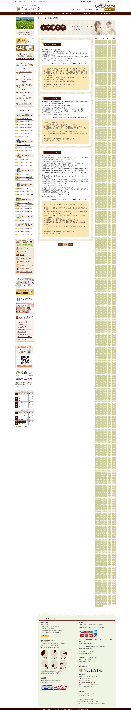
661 (97, 326)
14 (109, 45)
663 (105, 326)
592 (101, 296)
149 (109, 104)
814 (109, 390)
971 (97, 459)
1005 (113, 472)
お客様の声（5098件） (25, 329)
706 (97, 345)
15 (113, 45)
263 (105, 153)
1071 (97, 503)
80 (113, 73)
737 (101, 358)
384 (109, 205)
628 (105, 311)
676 (97, 332)
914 (109, 434)
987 (101, 466)
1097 (101, 513)
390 (114, 207)
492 (101, 252)
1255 (113, 580)
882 (101, 421)
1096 (97, 513)
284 (109, 162)
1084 (109, 507)
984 (109, 464)
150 (114, 104)
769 (109, 371)
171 (97, 114)
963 (105, 455)
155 (114, 106)
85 (113, 76)
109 (109, 86)
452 (101, 235)
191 (97, 123)
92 (101, 80)
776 (97, 375)
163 (105, 110)
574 (109, 287)
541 (97, 274)
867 (101, 414)
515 (114, 261)
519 (109, 263)
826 (97, 397)
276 (97, 160)
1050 (113, 492)
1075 (113, 503)
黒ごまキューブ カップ (23, 145)
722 (101, 352)
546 (97, 276)
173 (105, 114)
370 (114, 198)
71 (97, 71)
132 (101, 97)
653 (105, 321)
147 (101, 104)
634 (109, 313)
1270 (113, 587)
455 (114, 235)
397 (101, 211)
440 (114, 229)
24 (109, 50)
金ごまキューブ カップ (23, 159)
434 (109, 227)
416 (97, 220)
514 (109, 261)
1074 (109, 503)
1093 (105, 511)
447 (101, 233)
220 (114, 134)
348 (105, 190)
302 (101, 170)
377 (101, 203)
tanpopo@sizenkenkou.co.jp (87, 682)
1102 (101, 516)
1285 (113, 593)
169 (109, 112)
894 (109, 425)
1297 (101, 600)
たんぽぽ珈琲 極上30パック (24, 124)
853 (70, 245)
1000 (113, 470)
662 (101, 326)
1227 (101, 570)
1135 (113, 529)
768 (105, 371)
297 (101, 168)
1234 (109, 572)
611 (97, 304)
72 (101, 71)
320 (114, 177)
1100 (113, 513)
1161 (97, 541)
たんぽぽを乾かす (24, 92)
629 (109, 311)
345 (114, 188)
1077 (101, 505)
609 (109, 302)
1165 (113, 541)
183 (105, 119)
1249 (109, 578)
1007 (101, 475)
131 (97, 97)
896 (97, 427)
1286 (97, 595)
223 (105, 136)
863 (105, 412)
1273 (105, 589)
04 (109, 41)
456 (97, 237)
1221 (97, 567)
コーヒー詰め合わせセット (24, 234)
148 (105, 104)
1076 (97, 505)
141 (97, 101)
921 (97, 438)
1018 (105, 479)
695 (114, 339)
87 (101, 78)
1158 (105, 539)
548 (105, 276)
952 (101, 451)
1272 (101, 589)
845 (114, 403)
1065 (113, 498)
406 (97, 216)
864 (109, 412)
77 (101, 73)
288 (105, 164)
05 (113, 41)
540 (114, 272)
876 (97, 419)
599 (109, 298)
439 (109, 229)
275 (114, 157)
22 (101, 50)
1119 (109, 522)
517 (101, 263)
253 (105, 149)
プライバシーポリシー (25, 337)
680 (114, 332)
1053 (105, 494)
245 (114, 145)
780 (114, 375)
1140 (113, 531)
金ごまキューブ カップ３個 (24, 162)
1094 (109, 511)
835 (114, 399)
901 (97, 429)
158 (105, 108)
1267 (101, 587)
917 (101, 436)
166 (97, 112)
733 (105, 356)
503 (105, 257)
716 (97, 349)
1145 (113, 533)
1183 (105, 550)
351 (114, 175)
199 (109, 125)
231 (97, 140)
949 (109, 449)
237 (101, 142)
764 (109, 369)
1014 (109, 477)
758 (105, 367)
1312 (101, 606)
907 (101, 431)
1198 (105, 557)
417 (101, 220)
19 (109, 47)
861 (97, 412)
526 (97, 268)
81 (97, 76)
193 (105, 123)
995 (114, 468)
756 (97, 367)
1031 (97, 485)
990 (114, 466)
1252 (101, 580)
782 (101, 378)
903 (105, 429)
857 (101, 410)
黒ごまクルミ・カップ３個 (24, 177)
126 (97, 95)
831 (97, 399)
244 (109, 145)
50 (113, 60)
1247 (101, 578)
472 (101, 244)
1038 (105, 488)
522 (101, 265)
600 (114, 298)
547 (101, 276)
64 (109, 67)
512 (101, 261)
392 (101, 209)
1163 (105, 541)
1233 (105, 572)
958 (105, 453)
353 (105, 192)
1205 (113, 559)
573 (105, 287)
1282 (101, 593)
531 (97, 270)
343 (105, 188)
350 (114, 190)
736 (97, 358)
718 (105, 349)
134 (109, 97)
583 (105, 291)
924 (109, 438)
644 (109, 317)
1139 (109, 531)
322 (101, 179)
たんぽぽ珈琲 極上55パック (24, 127)
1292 (101, 598)
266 (97, 155)
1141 (97, 533)
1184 (109, 550)
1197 (101, 557)
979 (109, 462)
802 (101, 386)
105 (114, 84)
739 (109, 358)
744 (109, 360)
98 (105, 82)
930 (114, 440)
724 (109, 352)
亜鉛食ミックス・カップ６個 (25, 194)
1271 (97, 589)
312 (101, 175)
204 (109, 127)
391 (97, 209)
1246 (97, 578)
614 (109, 304)
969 (109, 457)
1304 (109, 602)
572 (101, 287)
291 (97, 166)
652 (101, 321)
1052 (101, 494)
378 (105, 203)
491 (97, 252)
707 (101, 345)
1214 (109, 563)
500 (114, 255)
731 (97, 356)
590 (114, 293)
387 (101, 207)
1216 (97, 565)
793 (105, 382)
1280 (113, 591)
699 (109, 341)
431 (97, 227)
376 (97, 203)
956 (97, 453)
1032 (101, 485)
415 (114, 218)
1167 (101, 544)
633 (105, 313)
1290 (113, 595)
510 (114, 259)
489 (109, 250)
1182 (101, 550)
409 (109, 216)
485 (114, 248)
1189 (109, 552)
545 (114, 274)
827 (101, 397)
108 (105, 86)
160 (114, 108)
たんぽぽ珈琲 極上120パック (25, 130)
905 (114, 429)
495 (114, 252)
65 (113, 67)
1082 (101, 507)
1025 (113, 481)
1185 (113, 550)
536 (97, 272)
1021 (97, 481)
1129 (109, 526)
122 (101, 93)
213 (105, 132)
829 (109, 397)
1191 (97, 554)
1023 (105, 481)
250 (114, 147)
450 (114, 233)
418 (105, 220)
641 (97, 317)
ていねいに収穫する (25, 79)
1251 (97, 580)
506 (97, 259)
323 (105, 179)
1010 (113, 475)
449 (109, 233)
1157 (101, 539)
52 (101, 63)
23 (105, 50)
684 (109, 334)
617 (101, 306)
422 (101, 222)
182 (101, 119)
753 (105, 365)
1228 (105, 570)
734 (109, 356)
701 (97, 343)
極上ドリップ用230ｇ (23, 133)
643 (105, 317)
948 (105, 449)
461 (97, 239)
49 (109, 60)
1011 (97, 477)
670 (114, 328)
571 (97, 287)
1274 (109, 589)
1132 (101, 529)
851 (60, 245)
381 (97, 205)
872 (101, 416)
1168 (105, 544)
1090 (113, 509)
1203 (105, 559)
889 (109, 423)
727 (101, 354)
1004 (109, 472)
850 (114, 406)
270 (114, 155)
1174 (109, 546)
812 (101, 390)
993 (105, 468)
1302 (101, 602)
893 (105, 425)
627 (101, 311)
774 (109, 373)
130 (114, 95)
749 (109, 362)
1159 (109, 539)
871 (97, 416)
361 (97, 196)
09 (109, 43)
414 (109, 218)
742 (101, 360)
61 (97, 67)
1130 (113, 526)
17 (101, 47)
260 (114, 151)
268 (105, 155)
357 (101, 194)
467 (101, 242)
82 (101, 76)
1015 (113, 477)
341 (97, 188)
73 (105, 71)
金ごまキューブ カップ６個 (24, 165)
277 (101, 160)
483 (105, 248)
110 (114, 86)
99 (109, 82)
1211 (97, 563)
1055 (113, 494)
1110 (113, 518)
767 (101, 371)
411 (97, 218)
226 (97, 138)
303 (105, 170)
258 (105, 151)
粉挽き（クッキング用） (24, 136)
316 (97, 177)
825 (114, 395)
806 (97, 388)
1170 (113, 544)
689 (109, 337)
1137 (101, 531)
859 (109, 410)
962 (101, 455)
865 (114, 412)
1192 (101, 554)
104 (109, 84)
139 (109, 99)
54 (109, 63)
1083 (105, 507)
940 (114, 444)
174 (109, 114)
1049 (109, 492)
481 (97, 248)
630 (114, 311)
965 (114, 455)
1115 (113, 520)
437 (101, 229)
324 (109, 179)
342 (101, 188)
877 (101, 419)
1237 (101, 574)
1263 (105, 585)
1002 (101, 472)
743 (105, 360)
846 (97, 406)
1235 (113, 572)
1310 (113, 604)
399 (109, 186)
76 (97, 73)
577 (101, 289)
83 (105, 76)
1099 (109, 513)
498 (105, 255)
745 (114, 360)
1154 (109, 537)
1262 (101, 585)
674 (109, 330)
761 (97, 369)
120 (114, 91)
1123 (105, 524)
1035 (113, 485)
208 (105, 129)
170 (114, 112)
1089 (109, 509)
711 (97, 347)
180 (114, 117)
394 (109, 209)
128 (105, 95)
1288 (105, 595)
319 (109, 177)
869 (109, 414)
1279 (109, 591)
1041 (97, 490)
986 (97, 466)
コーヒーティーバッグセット (25, 228)
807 (101, 388)
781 (97, 378)
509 (109, 259)
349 (109, 190)
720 (114, 349)
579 (109, 289)
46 (97, 60)
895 (114, 425)
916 (97, 436)
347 (101, 190)
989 (109, 466)
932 (101, 442)
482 (101, 248)
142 (101, 101)
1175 (113, 546)
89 (109, 78)
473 (105, 244)
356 (97, 194)
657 (101, 324)
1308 (105, 604)
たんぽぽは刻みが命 (25, 104)
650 (114, 319)
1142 (101, 533)
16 (97, 47)
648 (105, 319)
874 (109, 416)
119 (109, 91)
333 (105, 183)
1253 (105, 580)
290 (114, 164)
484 (109, 248)
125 (114, 93)
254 (109, 149)
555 (114, 278)
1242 (101, 576)
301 (97, 170)
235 (114, 140)
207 (101, 129)
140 (114, 99)
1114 (109, 520)
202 (101, 127)
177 (101, 117)
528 (105, 268)
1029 (109, 483)
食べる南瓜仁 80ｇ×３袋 (24, 220)
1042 (101, 490)
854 (109, 408)
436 (97, 229)
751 (97, 365)
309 (109, 173)
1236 (97, 574)
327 (101, 181)
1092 (101, 511)
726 (97, 354)
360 (114, 194)
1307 (101, 604)
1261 (97, 585)
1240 (113, 574)
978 (105, 462)
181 (97, 119)
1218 (105, 565)
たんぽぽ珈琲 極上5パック (24, 119)
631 (97, 313)
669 (109, 328)
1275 (113, 589)
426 (97, 224)
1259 (109, 582)
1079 (109, 505)
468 (105, 242)
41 (97, 58)
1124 (109, 524)
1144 (109, 533)
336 (97, 186)
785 (114, 378)
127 (101, 95)
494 (109, 252)
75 (113, 71)
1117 (101, 522)
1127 (101, 526)
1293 (105, 598)
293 (105, 166)
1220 (113, 565)
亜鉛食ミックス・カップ (24, 188)
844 (109, 403)
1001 (97, 472)
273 (105, 157)
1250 (113, 578)
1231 (97, 572)
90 (113, 78)
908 (105, 431)
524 (109, 265)
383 (105, 205)
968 (105, 457)
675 (114, 330)
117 (101, 91)
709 (109, 345)
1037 (101, 488)
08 (105, 43)
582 (101, 291)
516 (97, 263)
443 (105, 231)
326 (97, 181)
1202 (101, 559)
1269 (109, 587)
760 (114, 367)
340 (114, 186)
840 (114, 401)
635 (114, 313)
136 (97, 99)
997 (101, 470)
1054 (109, 494)
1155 (113, 537)
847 (101, 406)
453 (105, 235)
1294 (109, 598)
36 (97, 56)
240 (114, 142)
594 (109, 296)
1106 (97, 518)
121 (97, 93)
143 (105, 101)
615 (114, 304)
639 (109, 315)
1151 (97, 537)
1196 (97, 557)
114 (109, 88)
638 (105, 315)
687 (101, 337)
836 (97, 401)
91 (97, 80)
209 (109, 129)
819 (109, 393)
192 (101, 123)
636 (97, 315)
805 (114, 386)
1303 (105, 602)
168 (105, 112)
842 (101, 403)
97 (101, 82)
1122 (101, 524)
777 (101, 375)
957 (101, 453)
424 (109, 222)
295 (114, 166)
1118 (105, 522)
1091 (97, 511)
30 (113, 52)
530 (114, 268)
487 (101, 250)
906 (97, 431)
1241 (97, 576)
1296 (97, 600)
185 (114, 119)
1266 (97, 587)
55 (113, 63)
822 (101, 395)
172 (101, 114)
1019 (109, 479)
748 (105, 362)
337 (101, 186)
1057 (101, 496)
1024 (109, 481)
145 (114, 101)
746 (97, 362)
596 (97, 298)
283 (105, 162)
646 (97, 319)
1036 (97, 488)
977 (101, 462)
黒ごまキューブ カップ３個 (24, 148)
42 (101, 58)
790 (114, 380)
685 (114, 334)
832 (101, 399)
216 (97, 134)
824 (109, 395)
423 (105, 222)
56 (97, 65)
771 (97, 373)
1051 (97, 494)
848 (105, 406)
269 (109, 155)
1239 (109, 574)
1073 (105, 503)
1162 (101, 541)
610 (114, 302)
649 (109, 319)
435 (114, 227)
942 (101, 447)
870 (114, 414)
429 (109, 224)
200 (114, 125)
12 (101, 45)
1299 (109, 600)
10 (113, 43)
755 (114, 365)
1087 (101, 509)
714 (109, 347)
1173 (105, 546)
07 (101, 43)
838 (105, 401)
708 (105, 345)
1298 (105, 600)
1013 (105, 477)
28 (105, 52)
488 (105, 250)
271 (97, 157)
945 (114, 447)
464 (109, 239)
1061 (97, 498)
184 (109, 119)
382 (101, 205)
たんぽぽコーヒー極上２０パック (74, 117)
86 (97, 78)
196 (97, 125)
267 (101, 155)
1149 (109, 535)
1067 (101, 500)
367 (101, 198)
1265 (113, 585)
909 (109, 431)
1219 (109, 565)
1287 (101, 595)
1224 (109, 567)
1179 (109, 548)
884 (109, 421)
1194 (109, 554)
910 (114, 431)
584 (109, 291)
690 (114, 337)
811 (97, 390)
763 (105, 369)
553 (105, 278)
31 (97, 54)
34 (109, 54)
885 (114, 421)
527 (101, 268)
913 (105, 434)
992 (101, 468)
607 (101, 302)
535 (114, 270)
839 (109, 401)
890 (114, 423)
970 (114, 457)
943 (105, 447)
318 (105, 177)
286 (97, 164)
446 (97, 233)
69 (109, 69)
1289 (109, 595)
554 (109, 278)
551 (97, 278)
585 (114, 291)
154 (109, 106)
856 (97, 410)
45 (113, 58)
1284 (109, 593)
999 (109, 470)
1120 (113, 522)
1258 (105, 582)
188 (105, 121)
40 (113, 56)
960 (114, 453)
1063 (105, 498)
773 (105, 373)
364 (109, 196)
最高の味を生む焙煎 (25, 98)
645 (114, 317)
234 (109, 140)
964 (109, 455)
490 (114, 250)
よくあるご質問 (23, 327)
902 (101, 429)
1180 (113, 548)
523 (105, 265)
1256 (97, 582)
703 (105, 343)
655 (114, 321)
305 (114, 170)
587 (101, 293)
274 (109, 157)
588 (105, 293)
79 (109, 73)
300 (114, 168)
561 (97, 283)
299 (109, 168)
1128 (105, 526)
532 (101, 270)
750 (114, 362)
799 (109, 384)
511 (97, 261)
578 (105, 289)
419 (109, 220)
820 (114, 393)
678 (105, 332)
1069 (109, 500)
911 (97, 434)
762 (101, 369)
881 (97, 421)
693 (105, 339)
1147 (101, 535)
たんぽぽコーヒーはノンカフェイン (55, 226)
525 (114, 265)
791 (97, 382)
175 (114, 114)
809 (109, 388)
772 (101, 373)
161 (97, 110)
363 (105, 196)
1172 (101, 546)
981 (97, 464)
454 (109, 235)
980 (114, 462)
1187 (101, 552)
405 (114, 214)
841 (97, 403)
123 (105, 93)
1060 (113, 496)
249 (109, 147)
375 (114, 201)
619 (109, 306)
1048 (105, 492)
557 (101, 280)
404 (109, 214)
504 (109, 257)
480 (114, 246)
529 (109, 268)
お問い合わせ (87, 9)
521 (97, 265)
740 (114, 358)
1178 (105, 548)
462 (101, 239)
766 (97, 371)
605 (114, 300)
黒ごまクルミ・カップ (23, 174)
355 (114, 192)
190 (114, 121)
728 (105, 354)
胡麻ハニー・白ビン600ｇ (24, 203)
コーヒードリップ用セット (24, 231)
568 (105, 285)
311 (97, 175)
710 (114, 345)
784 (109, 378)
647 (101, 319)
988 (105, 466)
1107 (101, 518)
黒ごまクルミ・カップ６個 (24, 180)
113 (105, 88)
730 (114, 354)
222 (101, 136)
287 (101, 164)
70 (113, 69)
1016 (97, 479)
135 (114, 97)
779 (109, 375)
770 (114, 371)
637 (101, 315)
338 (105, 186)
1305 (113, 602)
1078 (105, 505)
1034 (109, 485)
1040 (113, 488)
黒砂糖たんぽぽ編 (24, 268)
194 (109, 123)
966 (97, 457)
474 (109, 244)
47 (101, 60)
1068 (105, 500)
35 (113, 54)
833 (105, 399)
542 (101, 274)
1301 (97, 602)
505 (114, 257)
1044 (109, 490)
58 (105, 65)
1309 (109, 604)
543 (105, 274)
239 (109, 142)
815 (114, 390)
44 (109, 58)
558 (105, 280)
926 (97, 440)
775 (114, 373)
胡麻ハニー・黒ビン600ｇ (24, 206)
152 (101, 106)
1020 (113, 479)
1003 (105, 472)
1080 (113, 505)
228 (105, 138)
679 (109, 332)
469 (109, 242)
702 (101, 343)
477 (101, 246)
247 (101, 147)
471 (97, 244)
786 (97, 380)
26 (97, 52)
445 (114, 231)
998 (105, 470)
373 (105, 201)
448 (105, 233)
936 (97, 444)
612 (101, 304)
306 (97, 173)
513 (105, 261)
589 (109, 293)
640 (114, 315)
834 (109, 399)
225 (114, 136)
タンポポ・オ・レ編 (25, 258)
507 (101, 259)
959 (109, 453)
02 (101, 41)
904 (109, 429)
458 (105, 237)
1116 (97, 522)
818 (105, 393)
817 (101, 393)
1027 (101, 483)
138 (105, 99)
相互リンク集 (22, 339)
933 (105, 442)
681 (97, 334)
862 (101, 412)
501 (97, 257)
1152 (101, 537)
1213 (105, 563)
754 (109, 365)
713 (105, 347)
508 (105, 259)
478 (105, 246)
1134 (109, 529)
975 (114, 459)
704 (109, 343)
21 (97, 50)
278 (105, 160)
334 (109, 183)
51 (97, 63)
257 (101, 151)
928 (105, 440)
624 (109, 308)
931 (97, 442)
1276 (97, 591)
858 (105, 410)
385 (114, 205)
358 (105, 194)
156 (97, 108)
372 (101, 201)
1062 (101, 498)
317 (101, 177)
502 (101, 257)
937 (101, 444)
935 (114, 442)
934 (109, 442)
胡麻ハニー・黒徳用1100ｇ (24, 211)
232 (101, 140)
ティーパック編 (24, 248)
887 (101, 423)
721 (97, 352)
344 (109, 188)
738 (105, 358)
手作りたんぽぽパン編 (26, 272)
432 (101, 227)
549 (109, 276)
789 (109, 380)
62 (101, 67)
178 (105, 117)
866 (97, 414)
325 (114, 179)
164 (109, 110)
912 (101, 434)
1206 (97, 561)
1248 (105, 578)
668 (105, 328)
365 (114, 196)
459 (109, 237)
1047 (101, 492)
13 (105, 45)
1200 (113, 557)
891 (97, 425)
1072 (101, 503)
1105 (113, 516)
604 (109, 300)
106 (97, 86)
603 (105, 300)
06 (97, 43)
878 (105, 419)
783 (105, 378)
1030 (113, 483)
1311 (97, 606)
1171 (97, 546)
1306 (97, 604)
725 (114, 352)
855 (114, 408)
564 (109, 283)
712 (101, 347)
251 (97, 149)
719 (109, 349)
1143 (105, 533)
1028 (105, 483)
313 (105, 175)
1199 (109, 557)
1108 (105, 518)
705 (114, 343)
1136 (97, 531)
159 (109, 108)
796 (97, 384)
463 (105, 239)
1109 (109, 518)
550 (114, 276)
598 (105, 298)
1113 (105, 520)
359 (109, 194)
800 (114, 384)
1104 (109, 516)
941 (97, 447)
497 (101, 255)
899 (109, 427)
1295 (113, 598)
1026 (97, 483)
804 (109, 386)
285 (114, 162)
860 (114, 410)
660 (114, 324)
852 (101, 408)
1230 (113, 570)
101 (97, 84)
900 (114, 427)
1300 (113, 600)
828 (105, 397)
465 (114, 239)
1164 (109, 541)
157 (101, 108)
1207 (101, 561)
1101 (97, 516)
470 (114, 242)
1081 (97, 507)
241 (109, 132)
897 (101, 427)
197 (101, 125)
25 (113, 50)
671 (97, 330)
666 (97, 328)
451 (97, 235)
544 (109, 274)
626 (97, 311)
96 (97, 82)
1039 (109, 488)
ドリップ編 (23, 251)
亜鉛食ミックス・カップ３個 (25, 191)
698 (105, 341)
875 (114, 416)
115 (114, 88)
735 (114, 356)
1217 (101, 565)
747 (101, 362)
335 (114, 183)
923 (105, 438)
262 (101, 153)
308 (105, 173)
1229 (109, 570)
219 (109, 134)
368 (105, 198)
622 (101, 308)
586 (97, 293)
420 (114, 220)
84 (109, 76)
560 (114, 280)
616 (97, 306)
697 (101, 341)
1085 (113, 507)
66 (97, 69)
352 (101, 192)
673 (105, 330)
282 (101, 162)
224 (109, 136)
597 (101, 298)
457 (101, 237)
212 (101, 132)
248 (105, 147)
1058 (105, 496)
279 (109, 160)
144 (109, 101)
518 (105, 263)
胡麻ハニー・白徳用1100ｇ (24, 208)
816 (97, 393)
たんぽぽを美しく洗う (25, 86)
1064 (109, 498)
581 (97, 291)
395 (114, 209)
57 (101, 65)
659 (109, 324)
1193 (105, 554)
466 (97, 242)
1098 (105, 513)
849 (109, 406)
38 (105, 56)
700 (114, 341)
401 (97, 214)
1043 (105, 490)
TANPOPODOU (66, 709)
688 (105, 337)
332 (101, 183)
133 (105, 97)
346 (97, 190)
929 (109, 440)
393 (105, 209)
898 (105, 427)
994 (109, 468)
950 (114, 449)
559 (109, 280)
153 (105, 106)
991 (97, 468)
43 (105, 58)
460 (114, 237)
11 (97, 45)
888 (105, 423)
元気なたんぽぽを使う (25, 72)
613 (105, 304)
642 (101, 317)
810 (114, 388)
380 (114, 203)
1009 (109, 475)
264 (109, 153)
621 (97, 308)
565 (114, 283)
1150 (113, 535)
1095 (113, 511)
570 (114, 285)
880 (114, 419)
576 (97, 289)
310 (114, 173)
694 (109, 339)
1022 (101, 481)
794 (109, 382)
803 (105, 386)
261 (97, 153)
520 (114, 263)
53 (105, 63)
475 (114, 244)
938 (105, 444)
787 (101, 380)
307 (101, 173)
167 (101, 112)
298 (105, 168)
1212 (101, 563)
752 (101, 365)
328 (105, 181)
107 (101, 86)
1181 (97, 550)
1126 (97, 526)
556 (97, 280)
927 (101, 440)
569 (109, 285)
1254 (109, 580)
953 (105, 451)
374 (109, 201)
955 (114, 451)
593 (105, 296)
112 (101, 88)
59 (109, 65)
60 (113, 65)
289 (109, 164)
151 (97, 106)
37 (101, 56)
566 (97, 285)
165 (114, 110)
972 (101, 459)
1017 (101, 479)
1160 (113, 539)
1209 (109, 561)
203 (105, 127)
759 (109, 367)
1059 (109, 496)
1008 (105, 475)
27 (101, 52)
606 (97, 302)
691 (97, 339)
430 (114, 224)
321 (97, 179)
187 (101, 121)
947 (101, 449)
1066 (97, 500)
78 (105, 73)
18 (105, 47)
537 (101, 272)
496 (97, 255)
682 (101, 334)
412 (101, 218)
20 (113, 47)
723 (105, 352)
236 (97, 142)
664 (109, 326)
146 (97, 104)
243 (105, 145)
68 (105, 69)
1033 (105, 485)
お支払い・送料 (76, 9)
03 (105, 41)
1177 (101, 548)
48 (105, 60)
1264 (109, 585)
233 (105, 140)
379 (109, 203)
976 (97, 462)
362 (101, 196)
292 (101, 166)
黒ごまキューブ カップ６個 (24, 150)
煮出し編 (22, 255)
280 (114, 160)
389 (109, 207)
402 (101, 214)
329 (109, 181)
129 (109, 95)
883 (105, 421)
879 (109, 419)
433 (105, 227)
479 (109, 246)
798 (105, 384)
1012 (101, 477)
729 (109, 354)
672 (101, 330)
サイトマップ (22, 332)
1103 (105, 516)
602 (101, 300)
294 (109, 166)
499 (109, 255)
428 (105, 224)
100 (114, 82)
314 (109, 175)
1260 (113, 582)
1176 (97, 548)
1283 (105, 593)
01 (97, 41)
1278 (105, 591)
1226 (97, 570)
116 (97, 91)
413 (105, 218)
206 (97, 129)
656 (97, 324)
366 (97, 198)
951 (97, 451)
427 (101, 224)
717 (101, 349)
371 (97, 201)
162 (101, 110)
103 (105, 84)
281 (97, 162)
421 (97, 222)
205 (114, 127)
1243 (105, 576)
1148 (105, 535)
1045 (113, 490)
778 (105, 375)
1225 (113, 567)
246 (97, 147)
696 (97, 341)
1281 (97, 593)
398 (105, 211)
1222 (101, 567)
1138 (105, 531)
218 (105, 134)
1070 (113, 500)
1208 (105, 561)
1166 (97, 544)
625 (114, 308)
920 (114, 436)
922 (101, 438)
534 (109, 270)
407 (101, 216)
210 (114, 129)
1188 (105, 552)
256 (97, 151)
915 (114, 434)
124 (109, 93)
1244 (109, 576)
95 (113, 80)
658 (105, 324)
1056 (97, 496)
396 (97, 211)
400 (114, 211)
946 (97, 449)
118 (105, 91)
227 (101, 138)
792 (101, 382)
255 (114, 149)
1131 (97, 529)
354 (109, 192)
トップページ (42, 18)
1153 (105, 537)
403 (105, 214)
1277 (101, 591)
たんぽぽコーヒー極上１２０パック (73, 63)
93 (105, 80)
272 (101, 157)
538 (105, 272)
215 (114, 132)
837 (101, 401)
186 (97, 121)
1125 (113, 524)
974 (109, 459)
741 (97, 360)
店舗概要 (97, 9)
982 (101, 464)
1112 (101, 520)
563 (105, 283)
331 (97, 183)
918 (105, 436)
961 (97, 455)
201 (97, 127)
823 (105, 395)
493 (105, 252)
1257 (101, 582)
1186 (97, 552)
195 (114, 123)
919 (109, 436)
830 (114, 397)
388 (105, 207)
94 (109, 80)
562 (101, 283)
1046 (97, 492)
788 (105, 380)
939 (109, 444)
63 (105, 67)
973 (105, 459)
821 (97, 395)
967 (101, 457)
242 (101, 145)
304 (109, 170)
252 (101, 149)
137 (101, 99)
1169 (109, 544)
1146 (97, 535)
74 (109, 71)
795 (114, 382)
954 (109, 451)
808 (105, 388)
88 (105, 78)
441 (97, 231)
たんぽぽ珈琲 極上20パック (24, 122)
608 (105, 302)
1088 (105, 509)
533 (105, 270)
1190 (113, 552)
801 (97, 386)
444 (109, 231)
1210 (113, 561)
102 (101, 84)
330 (114, 181)
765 (114, 369)
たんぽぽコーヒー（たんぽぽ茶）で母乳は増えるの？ (61, 81)
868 (105, 414)
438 (105, 229)
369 (109, 198)
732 (101, 356)
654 (109, 321)
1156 (97, 539)
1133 (105, 529)
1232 (101, 572)
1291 (97, 598)
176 (97, 117)
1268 (105, 587)
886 (97, 423)
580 (114, 289)
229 (109, 138)
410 (114, 216)
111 (97, 88)
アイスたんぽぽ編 (24, 261)
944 (109, 447)
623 (105, 308)
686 (97, 337)
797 (101, 384)
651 (97, 321)
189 (109, 121)
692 (101, 339)
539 (109, 272)
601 (97, 300)
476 (97, 246)
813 (105, 390)
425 (114, 222)
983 (105, 464)
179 (109, 117)
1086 (97, 509)
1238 (105, 574)
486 (97, 250)
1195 (113, 554)
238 (105, 142)
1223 (105, 567)
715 (114, 347)
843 (105, 403)
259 (109, 151)
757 (101, 367)
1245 (113, 576)
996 (97, 470)
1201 (97, 559)
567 (101, 285)
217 (101, 134)
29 (109, 52)
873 (105, 416)
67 (101, 69)
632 (101, 313)
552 (101, 278)
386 (97, 207)
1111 (97, 520)
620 (114, 306)
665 (114, 326)
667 (101, 328)
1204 (109, 559)
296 (97, 168)
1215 (113, 563)
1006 (97, 475)
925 (114, 438)
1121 (97, 524)
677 (101, 332)
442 (101, 231)
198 (105, 125)
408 (105, 216)
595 (114, 296)
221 (97, 136)
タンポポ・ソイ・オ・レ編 (26, 265)
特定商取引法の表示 (24, 334)
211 (97, 132)
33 (105, 54)
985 (114, 464)
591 (97, 296)
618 (105, 306)
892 (101, 425)
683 (105, 334)
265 (114, 153)
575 (114, 287)
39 (109, 56)
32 (101, 54)
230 (114, 138)
